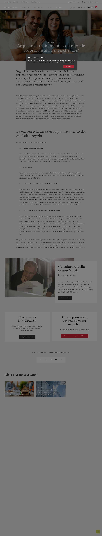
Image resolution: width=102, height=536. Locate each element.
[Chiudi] (75, 55)
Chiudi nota (68, 66)
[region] (51, 62)
